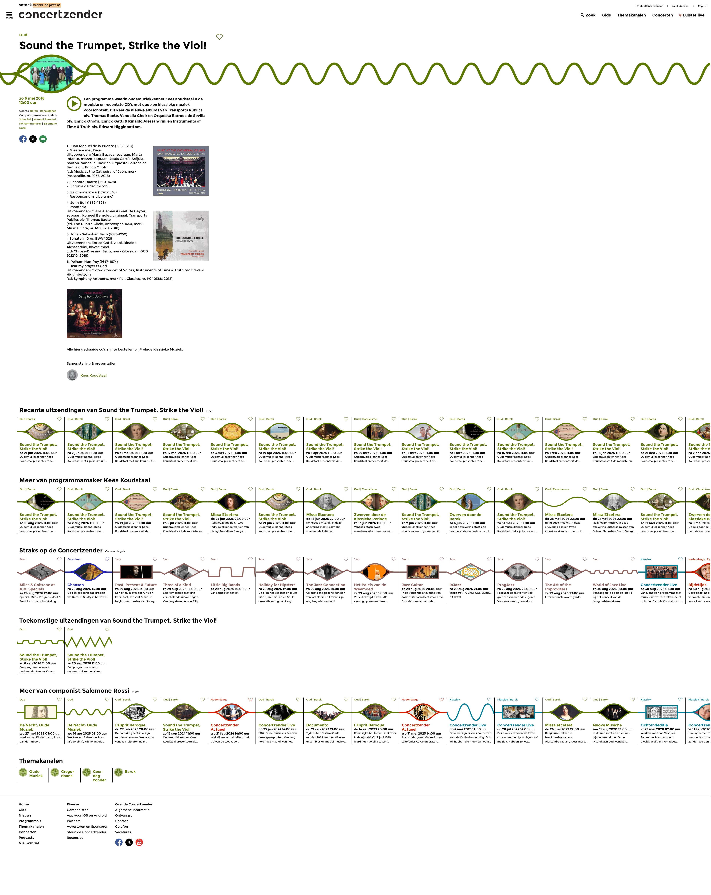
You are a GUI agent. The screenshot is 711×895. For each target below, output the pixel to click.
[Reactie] (43, 139)
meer (209, 411)
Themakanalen (631, 15)
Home (24, 804)
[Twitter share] (33, 139)
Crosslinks (74, 559)
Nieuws (25, 815)
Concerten (662, 15)
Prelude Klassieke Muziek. (161, 349)
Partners (74, 821)
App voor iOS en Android (87, 815)
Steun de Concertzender (86, 832)
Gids (606, 15)
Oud (23, 35)
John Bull (25, 119)
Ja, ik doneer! (680, 5)
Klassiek (646, 559)
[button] (74, 103)
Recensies (75, 837)
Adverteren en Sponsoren (87, 826)
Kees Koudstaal (94, 375)
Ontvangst (123, 815)
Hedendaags (696, 559)
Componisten (78, 810)
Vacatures (123, 832)
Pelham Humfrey (30, 123)
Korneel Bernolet (45, 119)
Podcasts (26, 838)
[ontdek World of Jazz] (47, 5)
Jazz (23, 559)
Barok (34, 111)
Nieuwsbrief (29, 843)
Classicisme (369, 419)
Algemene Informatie (132, 810)
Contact (121, 821)
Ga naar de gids (115, 551)
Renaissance (48, 111)
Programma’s (30, 821)
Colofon (121, 826)
